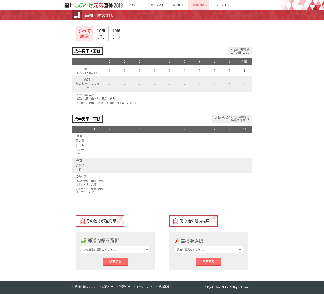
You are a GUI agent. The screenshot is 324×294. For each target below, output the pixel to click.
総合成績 (178, 5)
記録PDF (107, 286)
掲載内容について (85, 286)
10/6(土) (116, 33)
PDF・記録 (220, 5)
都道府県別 (198, 5)
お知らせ (134, 5)
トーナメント (144, 286)
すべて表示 (84, 33)
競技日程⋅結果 (156, 5)
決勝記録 (164, 286)
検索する (115, 261)
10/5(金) (101, 33)
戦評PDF (124, 286)
